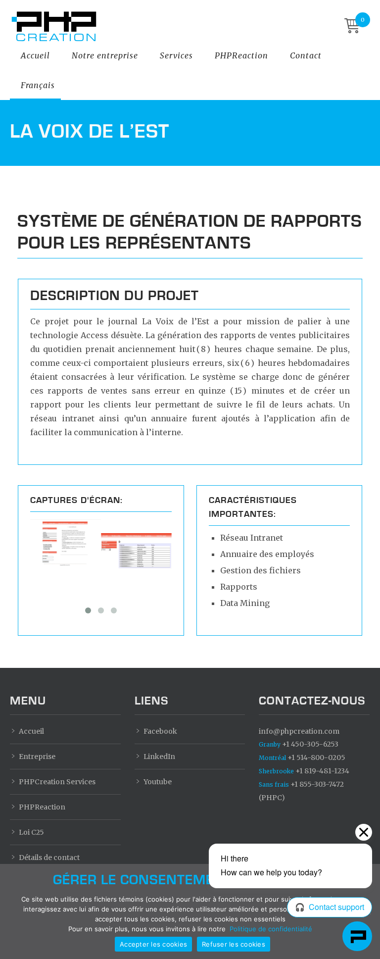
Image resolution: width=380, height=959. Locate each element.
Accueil (35, 55)
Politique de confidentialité (271, 929)
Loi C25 (31, 832)
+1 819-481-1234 (304, 770)
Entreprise (37, 756)
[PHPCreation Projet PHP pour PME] (182, 26)
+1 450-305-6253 (298, 744)
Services (176, 55)
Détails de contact (49, 857)
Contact (306, 55)
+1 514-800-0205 (302, 757)
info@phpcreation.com (299, 731)
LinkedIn (159, 756)
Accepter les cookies (153, 944)
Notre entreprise (105, 55)
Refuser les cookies (233, 944)
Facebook (160, 731)
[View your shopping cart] (352, 26)
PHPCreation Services (57, 781)
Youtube (157, 781)
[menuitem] (38, 85)
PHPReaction (241, 55)
